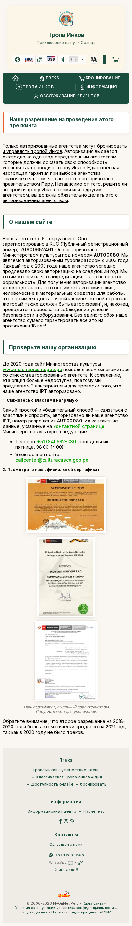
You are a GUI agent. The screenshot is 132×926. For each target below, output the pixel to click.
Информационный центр (52, 811)
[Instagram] (66, 820)
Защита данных (34, 912)
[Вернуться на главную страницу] (15, 78)
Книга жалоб (66, 869)
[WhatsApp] (72, 820)
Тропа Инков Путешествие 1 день (66, 770)
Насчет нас (94, 811)
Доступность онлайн (52, 784)
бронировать (93, 784)
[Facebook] (60, 820)
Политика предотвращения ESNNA (81, 912)
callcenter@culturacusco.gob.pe (51, 460)
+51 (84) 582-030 (56, 441)
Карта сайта (93, 903)
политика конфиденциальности (86, 908)
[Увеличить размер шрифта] (92, 59)
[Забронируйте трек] (115, 59)
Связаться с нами (66, 844)
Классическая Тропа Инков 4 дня (69, 777)
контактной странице (78, 426)
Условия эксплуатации (35, 908)
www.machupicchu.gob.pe (32, 369)
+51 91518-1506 (69, 855)
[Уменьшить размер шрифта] (95, 59)
